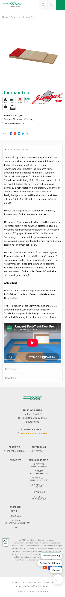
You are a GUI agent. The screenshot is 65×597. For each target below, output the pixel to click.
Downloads (39, 492)
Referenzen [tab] (11, 368)
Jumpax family (39, 451)
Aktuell (15, 511)
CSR (15, 527)
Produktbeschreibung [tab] (16, 149)
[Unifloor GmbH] (12, 6)
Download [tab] (10, 377)
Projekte (15, 460)
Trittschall (39, 447)
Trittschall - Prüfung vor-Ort (39, 479)
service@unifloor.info (34, 433)
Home (5, 17)
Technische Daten (39, 460)
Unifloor (15, 507)
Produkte (15, 17)
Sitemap (16, 582)
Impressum (48, 582)
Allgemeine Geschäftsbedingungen (32, 586)
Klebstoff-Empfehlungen (39, 465)
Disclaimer (27, 582)
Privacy (37, 582)
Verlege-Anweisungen (39, 497)
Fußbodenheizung (14, 451)
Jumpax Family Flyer (39, 486)
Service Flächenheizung (39, 472)
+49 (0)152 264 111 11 (34, 429)
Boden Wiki (15, 516)
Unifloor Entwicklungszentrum (17, 521)
